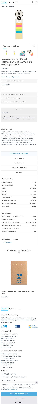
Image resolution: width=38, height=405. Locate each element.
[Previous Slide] (32, 46)
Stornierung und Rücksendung (10, 360)
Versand (19, 172)
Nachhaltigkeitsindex (19, 168)
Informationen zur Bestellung (9, 353)
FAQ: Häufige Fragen (7, 367)
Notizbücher (4, 6)
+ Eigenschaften (15, 77)
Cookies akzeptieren (19, 394)
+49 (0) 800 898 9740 (8, 374)
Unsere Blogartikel (7, 347)
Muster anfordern (6, 365)
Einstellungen (19, 398)
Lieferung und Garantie (8, 358)
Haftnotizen (11, 6)
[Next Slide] (34, 46)
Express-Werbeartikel (7, 338)
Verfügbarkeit (19, 163)
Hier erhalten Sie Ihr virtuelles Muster (11, 356)
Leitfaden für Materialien (8, 340)
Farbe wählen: (6, 84)
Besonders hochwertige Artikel (10, 334)
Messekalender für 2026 (8, 343)
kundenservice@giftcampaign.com (13, 377)
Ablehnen (19, 402)
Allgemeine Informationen (19, 153)
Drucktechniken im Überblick (10, 336)
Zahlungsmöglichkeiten (8, 362)
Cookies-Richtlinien (11, 389)
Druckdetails (19, 158)
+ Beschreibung (5, 77)
